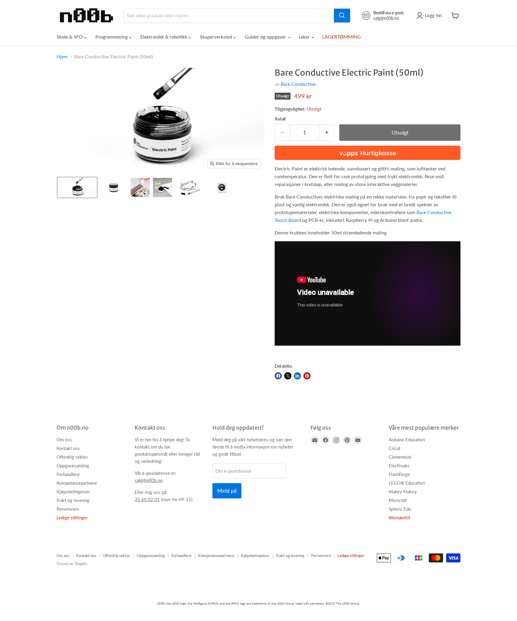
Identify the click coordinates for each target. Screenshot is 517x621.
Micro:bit (398, 500)
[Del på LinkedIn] (297, 375)
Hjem (62, 56)
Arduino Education (407, 439)
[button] (77, 187)
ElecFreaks (399, 465)
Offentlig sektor (72, 457)
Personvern (68, 509)
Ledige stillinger (72, 517)
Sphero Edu (400, 509)
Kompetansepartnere (77, 483)
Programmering (112, 36)
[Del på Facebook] (278, 375)
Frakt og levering (73, 500)
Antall (280, 119)
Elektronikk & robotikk (164, 36)
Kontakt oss (68, 448)
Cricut (394, 448)
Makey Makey (403, 491)
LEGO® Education (407, 483)
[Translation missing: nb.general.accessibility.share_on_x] (287, 375)
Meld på (227, 490)
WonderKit (399, 517)
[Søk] (342, 15)
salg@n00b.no (149, 480)
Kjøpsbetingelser (73, 491)
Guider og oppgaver (266, 36)
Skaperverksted (216, 36)
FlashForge (399, 474)
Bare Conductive (298, 84)
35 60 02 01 (147, 499)
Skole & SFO (70, 36)
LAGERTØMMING (341, 36)
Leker (305, 36)
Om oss (64, 439)
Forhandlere (68, 474)
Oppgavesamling (73, 465)
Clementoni (400, 457)
